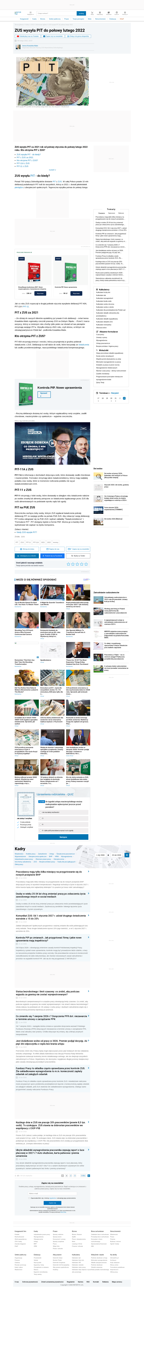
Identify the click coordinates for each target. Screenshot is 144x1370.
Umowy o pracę (101, 337)
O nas (17, 1282)
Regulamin (71, 1282)
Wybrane (121, 213)
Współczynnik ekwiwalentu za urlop (108, 359)
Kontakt (96, 1282)
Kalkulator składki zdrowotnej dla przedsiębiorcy (107, 314)
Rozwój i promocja (20, 1265)
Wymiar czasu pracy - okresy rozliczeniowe (111, 371)
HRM (57, 856)
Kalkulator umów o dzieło (105, 307)
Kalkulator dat (101, 295)
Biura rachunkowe (97, 1231)
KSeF (122, 19)
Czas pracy (100, 334)
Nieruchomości (100, 19)
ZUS (32, 24)
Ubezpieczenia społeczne (38, 856)
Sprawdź (43, 394)
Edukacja (113, 19)
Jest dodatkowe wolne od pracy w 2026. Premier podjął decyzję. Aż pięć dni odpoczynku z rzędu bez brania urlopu (109, 252)
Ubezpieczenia (59, 859)
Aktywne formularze (109, 331)
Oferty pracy (19, 864)
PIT (32, 175)
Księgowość (24, 19)
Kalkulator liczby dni (103, 292)
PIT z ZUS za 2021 (25, 157)
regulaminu (52, 1198)
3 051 (83, 1176)
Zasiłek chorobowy (102, 374)
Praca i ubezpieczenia (79, 1239)
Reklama (105, 1282)
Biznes (42, 19)
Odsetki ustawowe (96, 1267)
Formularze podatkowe (117, 1267)
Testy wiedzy (38, 1274)
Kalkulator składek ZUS (104, 322)
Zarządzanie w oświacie (41, 1267)
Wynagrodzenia (101, 340)
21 (115, 398)
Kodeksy (55, 1269)
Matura (36, 1269)
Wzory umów (114, 1265)
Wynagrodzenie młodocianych (106, 368)
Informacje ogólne (41, 24)
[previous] (62, 1175)
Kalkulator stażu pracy (79, 1267)
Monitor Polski (57, 1260)
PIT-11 (26, 306)
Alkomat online (101, 327)
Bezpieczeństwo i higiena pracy (107, 346)
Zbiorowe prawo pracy (43, 859)
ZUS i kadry (18, 1241)
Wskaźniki (103, 350)
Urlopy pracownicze (103, 343)
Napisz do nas (54, 549)
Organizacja (18, 1258)
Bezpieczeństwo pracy (47, 862)
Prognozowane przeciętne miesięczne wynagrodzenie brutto (109, 378)
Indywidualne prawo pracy (24, 859)
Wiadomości (19, 854)
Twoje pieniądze (78, 19)
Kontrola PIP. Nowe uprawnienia (60, 387)
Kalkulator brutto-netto (103, 301)
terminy (55, 542)
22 (120, 398)
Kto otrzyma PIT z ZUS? (27, 160)
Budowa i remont (115, 1241)
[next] (89, 1175)
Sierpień (115, 393)
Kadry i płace (19, 1267)
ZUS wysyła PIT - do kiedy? (29, 154)
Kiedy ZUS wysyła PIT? (27, 532)
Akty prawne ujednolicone (61, 1267)
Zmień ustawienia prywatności (52, 1282)
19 (107, 398)
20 (111, 398)
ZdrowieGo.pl (114, 1258)
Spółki (74, 1237)
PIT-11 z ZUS (22, 166)
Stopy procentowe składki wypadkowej (109, 353)
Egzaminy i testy (39, 1265)
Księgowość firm (20, 1231)
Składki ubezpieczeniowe (99, 1262)
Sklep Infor (56, 1246)
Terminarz (104, 393)
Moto (89, 19)
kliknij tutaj (63, 1212)
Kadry (34, 19)
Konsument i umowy (59, 1239)
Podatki (17, 1234)
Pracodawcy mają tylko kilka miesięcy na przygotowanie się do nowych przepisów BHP (110, 218)
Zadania (17, 1262)
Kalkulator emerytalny (103, 325)
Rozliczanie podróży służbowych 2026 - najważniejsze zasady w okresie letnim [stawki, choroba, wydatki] (109, 274)
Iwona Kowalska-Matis (30, 46)
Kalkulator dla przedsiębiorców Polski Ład (110, 310)
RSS (88, 1282)
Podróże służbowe (96, 1265)
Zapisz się (52, 1203)
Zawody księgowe (20, 1244)
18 (103, 398)
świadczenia (84, 345)
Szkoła (36, 1260)
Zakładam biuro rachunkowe (100, 1234)
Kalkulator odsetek (77, 1265)
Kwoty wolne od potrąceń (105, 356)
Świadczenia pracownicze (66, 854)
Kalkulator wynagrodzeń (104, 298)
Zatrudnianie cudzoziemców (106, 592)
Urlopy (51, 854)
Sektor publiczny (55, 19)
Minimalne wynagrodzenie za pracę (108, 362)
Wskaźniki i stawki (97, 1255)
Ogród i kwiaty (114, 1244)
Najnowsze (111, 213)
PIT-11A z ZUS (23, 163)
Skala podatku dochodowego (100, 1269)
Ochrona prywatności (30, 1282)
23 (124, 398)
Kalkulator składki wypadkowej (107, 319)
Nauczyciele (37, 1262)
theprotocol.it (114, 1269)
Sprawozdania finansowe (99, 1244)
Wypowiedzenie (20, 856)
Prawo (66, 19)
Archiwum (113, 1260)
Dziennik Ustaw (57, 1258)
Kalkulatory (104, 289)
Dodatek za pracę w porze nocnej (107, 365)
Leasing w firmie (77, 1244)
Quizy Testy (100, 382)
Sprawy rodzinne (58, 1234)
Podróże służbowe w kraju (99, 1258)
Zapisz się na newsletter (80, 549)
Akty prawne (57, 1255)
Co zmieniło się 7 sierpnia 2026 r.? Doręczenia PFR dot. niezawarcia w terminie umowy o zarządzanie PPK (111, 246)
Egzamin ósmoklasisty (41, 1272)
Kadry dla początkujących (66, 862)
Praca (55, 1244)
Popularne (101, 213)
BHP (50, 856)
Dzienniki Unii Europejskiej (61, 1265)
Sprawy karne (57, 1237)
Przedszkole (37, 1258)
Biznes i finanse (77, 1234)
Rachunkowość (19, 1237)
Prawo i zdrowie (58, 1248)
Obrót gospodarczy (21, 1239)
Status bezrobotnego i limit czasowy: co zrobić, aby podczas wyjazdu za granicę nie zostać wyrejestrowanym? (111, 240)
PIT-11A (36, 542)
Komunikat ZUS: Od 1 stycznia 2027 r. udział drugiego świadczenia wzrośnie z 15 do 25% (111, 229)
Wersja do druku (28, 549)
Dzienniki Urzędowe (59, 1262)
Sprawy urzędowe (58, 1241)
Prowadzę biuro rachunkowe (100, 1237)
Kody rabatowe (115, 1262)
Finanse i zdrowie (77, 1246)
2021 (43, 542)
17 (98, 398)
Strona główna (19, 24)
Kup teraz (40, 293)
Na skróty (113, 1255)
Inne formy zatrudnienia (23, 862)
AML (92, 1246)
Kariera (80, 1282)
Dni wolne (98, 468)
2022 (49, 542)
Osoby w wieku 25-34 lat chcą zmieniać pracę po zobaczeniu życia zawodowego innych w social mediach (110, 224)
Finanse (112, 1239)
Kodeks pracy (30, 854)
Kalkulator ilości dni (78, 1260)
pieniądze (19, 187)
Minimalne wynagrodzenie (99, 1260)
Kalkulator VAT (76, 1262)
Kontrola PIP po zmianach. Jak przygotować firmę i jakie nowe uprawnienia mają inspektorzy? (111, 235)
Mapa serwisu (117, 1282)
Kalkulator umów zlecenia (105, 304)
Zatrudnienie (42, 854)
